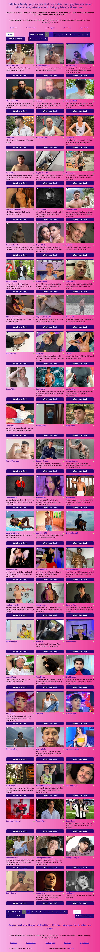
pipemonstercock (73, 569)
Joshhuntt (40, 389)
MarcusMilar (11, 786)
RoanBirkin (40, 677)
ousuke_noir (71, 714)
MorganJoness (72, 461)
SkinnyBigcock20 (43, 786)
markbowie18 (11, 642)
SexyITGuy (10, 173)
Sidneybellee (11, 569)
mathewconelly (12, 605)
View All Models (36, 35)
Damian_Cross (42, 461)
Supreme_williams (13, 209)
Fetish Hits (70, 948)
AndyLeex (10, 714)
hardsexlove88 (12, 858)
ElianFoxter (70, 497)
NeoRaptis (70, 893)
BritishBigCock (12, 65)
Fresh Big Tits (50, 28)
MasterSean (71, 389)
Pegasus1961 (71, 101)
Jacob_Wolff (41, 209)
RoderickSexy (12, 749)
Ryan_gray (70, 425)
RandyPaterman (12, 461)
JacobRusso (71, 642)
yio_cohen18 (71, 65)
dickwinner (40, 101)
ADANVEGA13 (71, 786)
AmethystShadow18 (44, 858)
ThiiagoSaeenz (12, 317)
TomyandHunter (12, 245)
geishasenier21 (72, 749)
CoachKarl (70, 821)
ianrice (68, 353)
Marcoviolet (41, 425)
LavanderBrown (12, 533)
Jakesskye (70, 173)
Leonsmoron (11, 497)
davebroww (40, 893)
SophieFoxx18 (42, 173)
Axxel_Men (40, 821)
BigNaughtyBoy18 (43, 317)
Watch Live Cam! (20, 76)
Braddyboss (71, 677)
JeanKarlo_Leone (13, 821)
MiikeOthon (11, 353)
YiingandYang (41, 137)
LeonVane (10, 425)
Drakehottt (70, 281)
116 (40, 39)
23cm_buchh (11, 281)
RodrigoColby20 (72, 858)
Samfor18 (70, 317)
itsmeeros (10, 137)
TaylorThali (40, 245)
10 (87, 35)
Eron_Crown (11, 893)
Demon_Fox (71, 605)
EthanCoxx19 (41, 281)
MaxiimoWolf (41, 569)
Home (10, 35)
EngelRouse (41, 497)
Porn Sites (67, 28)
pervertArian (11, 677)
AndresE (39, 714)
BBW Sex (13, 28)
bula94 (68, 245)
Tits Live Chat (31, 28)
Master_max (41, 605)
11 (31, 39)
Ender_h (39, 642)
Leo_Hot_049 (41, 533)
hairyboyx (40, 353)
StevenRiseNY (12, 101)
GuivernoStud (71, 209)
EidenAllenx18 (72, 533)
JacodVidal (10, 389)
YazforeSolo (41, 749)
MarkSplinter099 (42, 65)
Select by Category (15, 39)
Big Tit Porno (84, 28)
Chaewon (70, 137)
